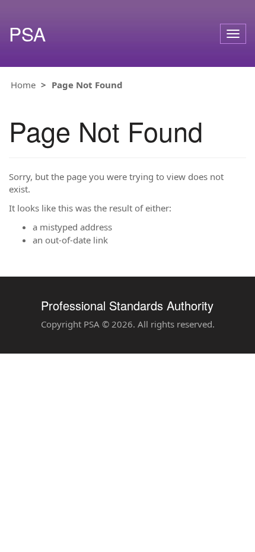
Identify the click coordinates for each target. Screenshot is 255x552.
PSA (27, 33)
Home (23, 85)
